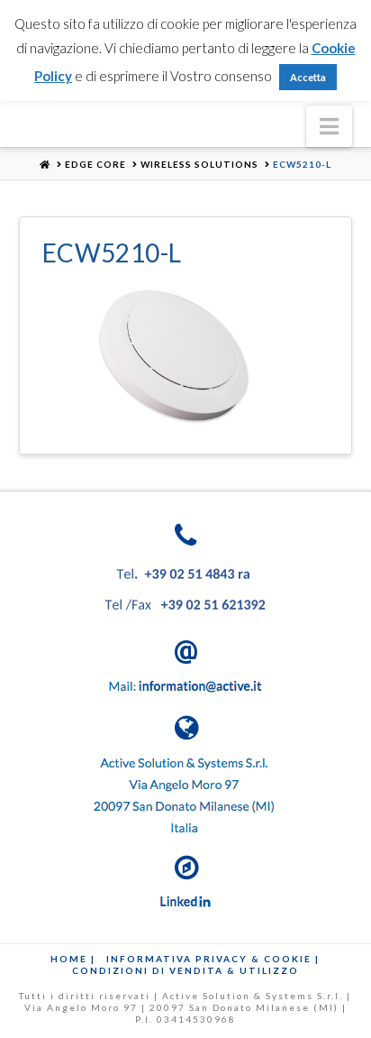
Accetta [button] (308, 77)
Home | (72, 958)
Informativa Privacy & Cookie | (213, 958)
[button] (329, 126)
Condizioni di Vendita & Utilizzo (185, 970)
